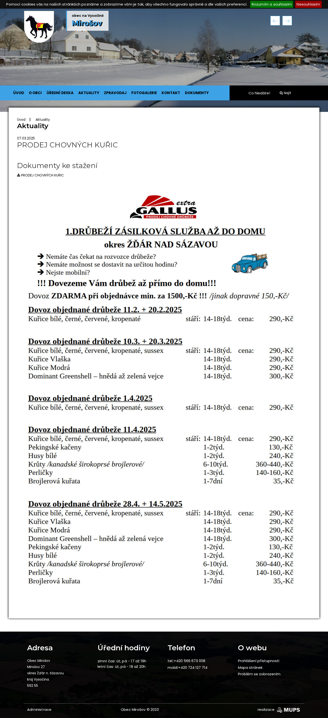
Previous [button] (275, 20)
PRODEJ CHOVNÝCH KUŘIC (42, 175)
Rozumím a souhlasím (272, 4)
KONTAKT (171, 92)
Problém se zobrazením (259, 673)
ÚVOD (18, 92)
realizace (266, 709)
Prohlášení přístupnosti (258, 660)
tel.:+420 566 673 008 (186, 660)
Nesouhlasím (308, 4)
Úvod (21, 119)
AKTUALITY (88, 92)
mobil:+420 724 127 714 (187, 667)
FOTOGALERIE (144, 92)
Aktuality (43, 119)
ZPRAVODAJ (115, 92)
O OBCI (35, 92)
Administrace (39, 709)
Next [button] (287, 20)
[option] (164, 60)
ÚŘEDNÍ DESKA (60, 92)
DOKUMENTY (197, 92)
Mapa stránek (250, 667)
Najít (287, 93)
